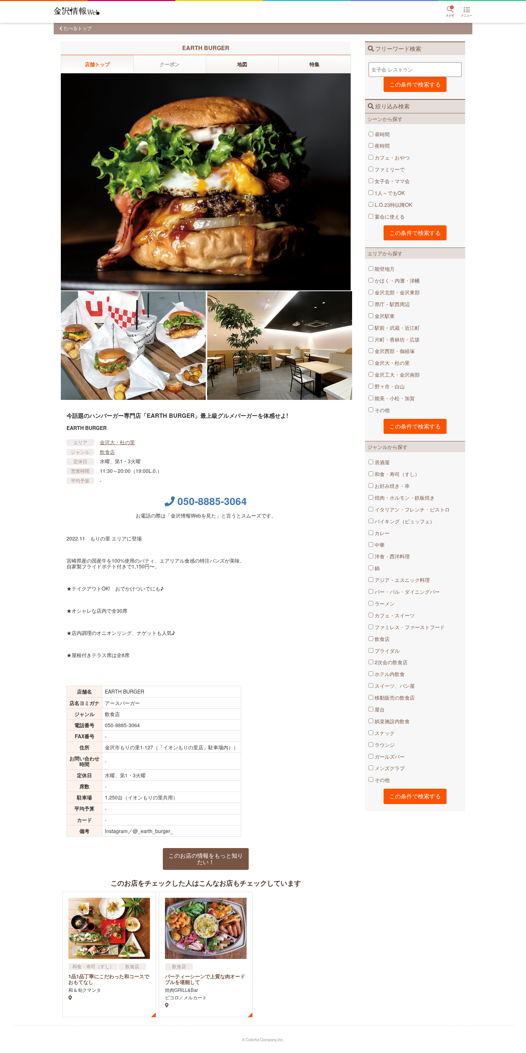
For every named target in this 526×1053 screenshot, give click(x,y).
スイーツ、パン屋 (394, 685)
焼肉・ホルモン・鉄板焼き (404, 497)
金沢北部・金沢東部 (396, 292)
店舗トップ (97, 64)
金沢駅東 (384, 315)
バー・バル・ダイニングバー (406, 591)
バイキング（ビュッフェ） (404, 521)
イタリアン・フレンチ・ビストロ (411, 509)
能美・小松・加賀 (394, 398)
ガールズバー (389, 756)
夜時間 (381, 145)
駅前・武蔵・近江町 (396, 327)
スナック (384, 732)
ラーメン (384, 603)
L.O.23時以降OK (392, 204)
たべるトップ (78, 28)
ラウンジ (384, 744)
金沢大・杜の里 (391, 362)
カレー (381, 533)
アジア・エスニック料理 (401, 579)
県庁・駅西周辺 (391, 304)
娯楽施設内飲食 (391, 721)
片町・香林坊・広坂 (396, 339)
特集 (315, 64)
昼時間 (381, 134)
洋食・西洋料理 (391, 556)
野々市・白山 (389, 386)
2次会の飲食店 (390, 662)
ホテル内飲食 (389, 673)
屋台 (379, 709)
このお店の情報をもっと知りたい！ (206, 858)
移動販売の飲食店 (394, 697)
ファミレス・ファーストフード (409, 627)
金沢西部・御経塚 (394, 350)
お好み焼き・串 (391, 485)
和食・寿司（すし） (396, 473)
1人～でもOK (389, 192)
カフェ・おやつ (391, 157)
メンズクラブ (389, 768)
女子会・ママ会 (391, 181)
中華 (379, 544)
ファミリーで (389, 169)
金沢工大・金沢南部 (396, 374)
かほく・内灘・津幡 (396, 280)
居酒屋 (381, 462)
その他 (381, 409)
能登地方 (384, 268)
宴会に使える (389, 216)
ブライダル (386, 650)
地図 (242, 64)
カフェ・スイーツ (394, 615)
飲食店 (381, 638)
